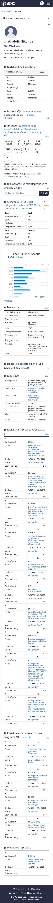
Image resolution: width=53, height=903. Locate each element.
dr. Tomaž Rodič (35, 625)
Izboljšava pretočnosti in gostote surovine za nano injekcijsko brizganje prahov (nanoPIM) (38, 511)
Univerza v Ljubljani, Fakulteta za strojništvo (37, 390)
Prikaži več (41, 296)
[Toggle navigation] (48, 3)
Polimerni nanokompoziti (35, 590)
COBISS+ (8, 118)
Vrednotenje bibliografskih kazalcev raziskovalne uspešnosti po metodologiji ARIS (23, 132)
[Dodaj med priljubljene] (49, 24)
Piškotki (17, 899)
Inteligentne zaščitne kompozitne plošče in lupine (37, 641)
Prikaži (44, 193)
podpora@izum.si (36, 893)
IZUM (15, 897)
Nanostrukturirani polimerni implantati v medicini (37, 566)
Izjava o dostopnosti (30, 899)
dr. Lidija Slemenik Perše (36, 761)
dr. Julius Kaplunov (36, 462)
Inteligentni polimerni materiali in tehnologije (37, 777)
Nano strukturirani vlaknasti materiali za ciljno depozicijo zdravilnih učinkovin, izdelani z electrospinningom (37, 481)
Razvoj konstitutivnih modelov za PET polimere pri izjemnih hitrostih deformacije (37, 615)
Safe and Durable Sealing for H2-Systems (35, 861)
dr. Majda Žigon (35, 598)
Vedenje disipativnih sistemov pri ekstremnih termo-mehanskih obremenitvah (37, 540)
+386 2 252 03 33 (18, 893)
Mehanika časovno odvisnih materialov (37, 826)
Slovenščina (20, 889)
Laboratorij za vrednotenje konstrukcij (34, 397)
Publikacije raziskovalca (17, 18)
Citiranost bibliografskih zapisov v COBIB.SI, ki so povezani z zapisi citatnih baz (22, 205)
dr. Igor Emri (34, 493)
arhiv (26, 176)
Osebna (31, 114)
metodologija (28, 125)
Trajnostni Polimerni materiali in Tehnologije (37, 751)
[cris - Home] (8, 3)
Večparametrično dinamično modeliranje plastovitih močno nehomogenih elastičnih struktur (36, 450)
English (36, 889)
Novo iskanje (7, 11)
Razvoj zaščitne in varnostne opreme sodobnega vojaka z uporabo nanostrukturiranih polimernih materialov (38, 705)
